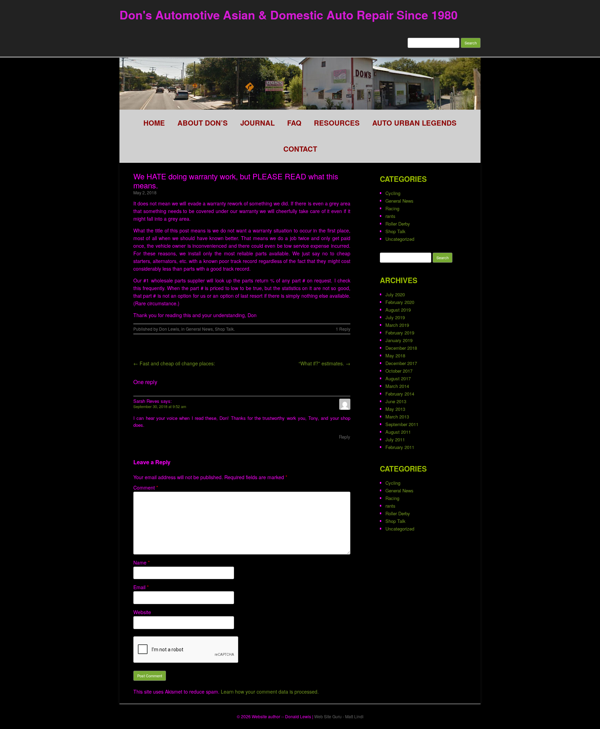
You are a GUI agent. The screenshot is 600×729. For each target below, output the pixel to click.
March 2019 (397, 325)
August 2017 (398, 378)
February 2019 (399, 332)
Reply (344, 436)
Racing (392, 208)
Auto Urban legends (414, 123)
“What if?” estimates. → (324, 363)
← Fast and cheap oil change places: (174, 363)
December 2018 (401, 348)
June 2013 (395, 401)
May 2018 (395, 355)
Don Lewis (169, 329)
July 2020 (395, 294)
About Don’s (202, 123)
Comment (145, 487)
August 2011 (398, 432)
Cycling (392, 193)
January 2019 (398, 340)
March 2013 (397, 416)
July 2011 (395, 439)
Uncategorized (399, 239)
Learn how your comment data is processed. (270, 691)
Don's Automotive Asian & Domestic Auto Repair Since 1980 (288, 14)
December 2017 (401, 363)
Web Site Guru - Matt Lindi (339, 716)
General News (199, 329)
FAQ (294, 123)
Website (142, 612)
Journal (257, 123)
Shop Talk (224, 329)
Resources (337, 123)
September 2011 (401, 424)
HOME (154, 123)
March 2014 (397, 386)
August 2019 (398, 309)
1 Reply (343, 329)
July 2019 (395, 317)
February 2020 (399, 302)
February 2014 (399, 393)
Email (141, 587)
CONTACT (300, 149)
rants (390, 216)
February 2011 (399, 447)
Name (141, 562)
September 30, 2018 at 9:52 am (159, 406)
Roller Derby (397, 223)
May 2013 (395, 409)
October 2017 (398, 370)
